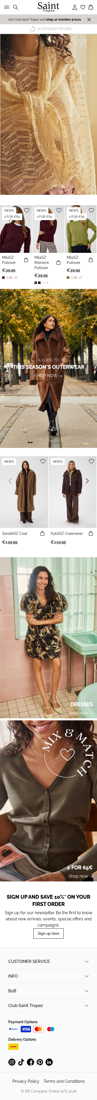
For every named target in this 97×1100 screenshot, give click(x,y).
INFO (13, 976)
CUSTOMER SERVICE (29, 961)
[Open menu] (5, 7)
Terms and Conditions (64, 1081)
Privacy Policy (25, 1081)
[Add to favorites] (27, 210)
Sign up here (48, 933)
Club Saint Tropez (25, 1005)
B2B (12, 990)
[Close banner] (89, 19)
